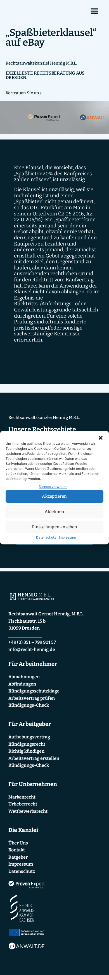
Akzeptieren (54, 496)
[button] (100, 438)
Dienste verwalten (53, 487)
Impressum (67, 537)
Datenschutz (46, 537)
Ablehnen (54, 511)
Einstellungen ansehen (54, 526)
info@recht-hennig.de (31, 649)
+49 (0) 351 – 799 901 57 (32, 642)
